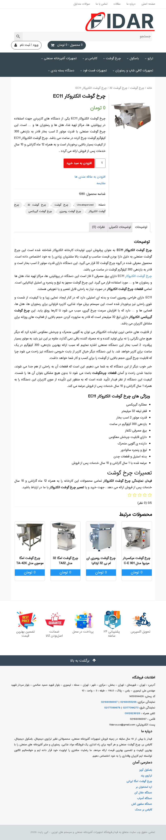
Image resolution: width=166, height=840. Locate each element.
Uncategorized (85, 205)
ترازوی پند (146, 775)
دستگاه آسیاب (144, 798)
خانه (149, 88)
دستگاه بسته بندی (62, 70)
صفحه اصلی (148, 4)
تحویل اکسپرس (140, 632)
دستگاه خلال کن (143, 792)
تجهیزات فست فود (95, 70)
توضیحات (141, 227)
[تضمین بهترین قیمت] (25, 620)
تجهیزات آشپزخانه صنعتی (60, 58)
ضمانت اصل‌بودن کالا (54, 634)
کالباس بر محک (143, 809)
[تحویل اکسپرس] (140, 620)
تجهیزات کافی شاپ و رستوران (134, 70)
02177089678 (112, 707)
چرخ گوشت (113, 58)
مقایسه (101, 183)
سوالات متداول (81, 4)
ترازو (150, 58)
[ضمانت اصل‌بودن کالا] (54, 620)
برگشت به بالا (80, 661)
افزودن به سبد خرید (79, 163)
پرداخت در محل (83, 632)
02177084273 (130, 707)
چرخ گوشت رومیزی (70, 211)
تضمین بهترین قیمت (25, 634)
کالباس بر (91, 58)
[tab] (141, 227)
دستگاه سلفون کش (141, 804)
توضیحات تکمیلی (120, 227)
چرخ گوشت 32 (118, 88)
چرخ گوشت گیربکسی (40, 211)
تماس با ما (101, 4)
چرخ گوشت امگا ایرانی (139, 781)
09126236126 (132, 713)
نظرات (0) (98, 227)
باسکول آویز (145, 770)
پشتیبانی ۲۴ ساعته (112, 634)
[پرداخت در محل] (83, 620)
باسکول (134, 58)
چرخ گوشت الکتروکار (138, 276)
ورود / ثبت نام (29, 45)
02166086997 (109, 702)
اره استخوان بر (144, 787)
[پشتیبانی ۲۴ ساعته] (112, 620)
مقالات (117, 4)
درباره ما (131, 4)
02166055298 (128, 702)
